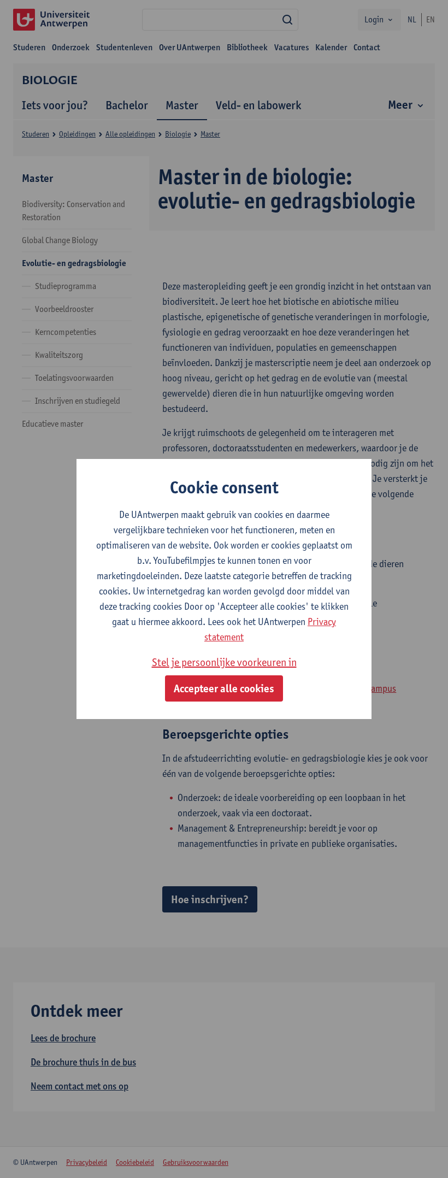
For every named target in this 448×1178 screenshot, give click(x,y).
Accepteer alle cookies (224, 688)
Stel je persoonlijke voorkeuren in (224, 662)
